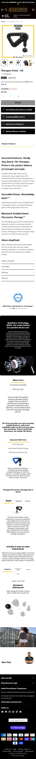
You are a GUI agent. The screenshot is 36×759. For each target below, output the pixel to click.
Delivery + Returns (23, 749)
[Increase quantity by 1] (18, 96)
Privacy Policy (6, 751)
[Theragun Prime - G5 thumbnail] (4, 63)
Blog (14, 749)
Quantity (4, 92)
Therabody (7, 74)
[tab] (11, 308)
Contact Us (7, 749)
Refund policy (29, 751)
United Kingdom (17, 720)
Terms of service (18, 751)
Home (3, 21)
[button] (18, 144)
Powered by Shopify (18, 755)
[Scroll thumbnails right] (33, 63)
